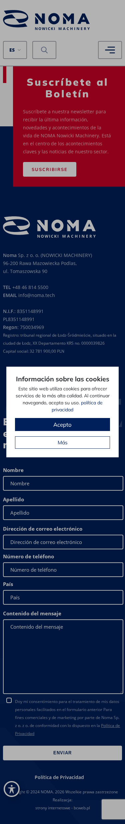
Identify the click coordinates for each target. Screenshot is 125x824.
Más (63, 442)
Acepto (62, 424)
